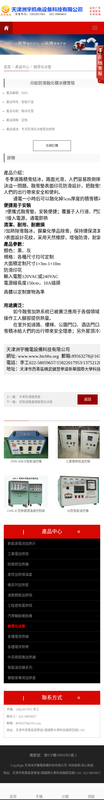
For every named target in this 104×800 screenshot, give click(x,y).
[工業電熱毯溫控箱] (78, 442)
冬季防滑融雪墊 (29, 397)
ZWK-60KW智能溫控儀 (26, 461)
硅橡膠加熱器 (18, 564)
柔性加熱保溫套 (20, 574)
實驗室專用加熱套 (22, 678)
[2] (52, 44)
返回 (87, 399)
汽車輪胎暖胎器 (20, 616)
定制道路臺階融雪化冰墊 (36, 402)
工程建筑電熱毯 (20, 605)
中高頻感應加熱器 (22, 657)
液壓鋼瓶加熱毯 (20, 595)
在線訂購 (52, 145)
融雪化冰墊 (42, 67)
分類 (65, 796)
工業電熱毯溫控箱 (78, 461)
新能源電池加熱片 (22, 543)
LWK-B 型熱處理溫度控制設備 (26, 511)
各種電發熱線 (18, 636)
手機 (39, 796)
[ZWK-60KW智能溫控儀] (26, 442)
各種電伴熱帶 (18, 647)
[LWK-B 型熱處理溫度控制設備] (26, 491)
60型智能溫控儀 (78, 511)
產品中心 (22, 67)
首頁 (8, 67)
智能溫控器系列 (20, 667)
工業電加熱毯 (18, 554)
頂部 (91, 796)
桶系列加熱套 (18, 585)
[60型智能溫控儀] (78, 491)
